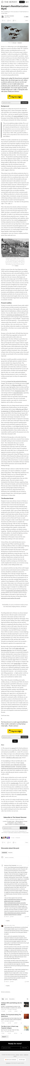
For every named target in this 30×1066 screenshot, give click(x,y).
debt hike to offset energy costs (13, 758)
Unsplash (20, 42)
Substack (8, 1063)
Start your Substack (11, 1059)
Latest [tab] (6, 999)
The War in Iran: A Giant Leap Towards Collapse (9, 1027)
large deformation (18, 393)
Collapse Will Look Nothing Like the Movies (11, 1003)
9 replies (8, 985)
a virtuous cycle (22, 220)
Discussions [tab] (11, 999)
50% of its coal (20, 409)
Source (16, 265)
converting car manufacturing (14, 315)
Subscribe (22, 2)
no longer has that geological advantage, (16, 381)
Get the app (22, 1059)
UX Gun (14, 42)
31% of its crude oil (16, 411)
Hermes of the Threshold (10, 865)
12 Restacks (17, 837)
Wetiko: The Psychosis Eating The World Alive (11, 1015)
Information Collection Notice (14, 832)
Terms (21, 1054)
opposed (13, 748)
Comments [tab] (4, 852)
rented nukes (17, 663)
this (14, 660)
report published (18, 116)
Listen (27, 16)
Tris (5, 925)
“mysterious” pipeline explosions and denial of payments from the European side (14, 768)
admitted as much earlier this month (10, 598)
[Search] (27, 999)
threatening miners (20, 391)
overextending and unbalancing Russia (16, 591)
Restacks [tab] (10, 852)
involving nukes (15, 783)
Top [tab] (3, 999)
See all (4, 1036)
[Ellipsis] (28, 865)
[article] (15, 1007)
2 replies (8, 920)
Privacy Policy (25, 832)
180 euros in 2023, (17, 385)
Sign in (27, 2)
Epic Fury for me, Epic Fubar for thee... (10, 1030)
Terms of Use (21, 831)
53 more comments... (6, 992)
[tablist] (7, 852)
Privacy (17, 1054)
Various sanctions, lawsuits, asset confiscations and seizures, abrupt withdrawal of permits (13, 764)
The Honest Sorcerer (12, 1009)
